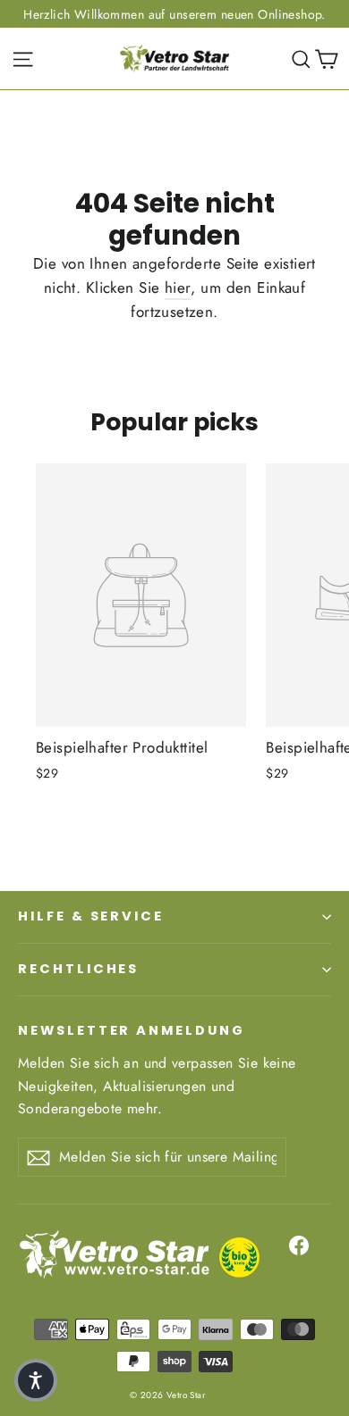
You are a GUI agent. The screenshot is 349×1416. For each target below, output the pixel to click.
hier (178, 287)
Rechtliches (78, 969)
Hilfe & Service (91, 916)
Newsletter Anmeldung (131, 1030)
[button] (35, 1380)
